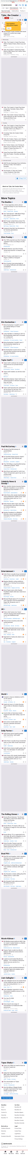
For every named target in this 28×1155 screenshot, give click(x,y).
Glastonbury (6, 996)
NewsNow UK (18, 1107)
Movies (11, 596)
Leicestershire (7, 625)
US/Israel (10, 719)
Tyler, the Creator (5, 11)
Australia (9, 634)
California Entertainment (16, 862)
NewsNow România (19, 1115)
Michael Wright (7, 605)
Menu (17, 1153)
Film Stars (15, 519)
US (14, 702)
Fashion (13, 974)
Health (17, 579)
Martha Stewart (16, 947)
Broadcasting (7, 369)
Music (5, 211)
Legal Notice (18, 1133)
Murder (12, 625)
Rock (17, 218)
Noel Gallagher (7, 1001)
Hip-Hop (5, 1085)
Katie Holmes (13, 510)
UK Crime (17, 625)
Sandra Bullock (14, 492)
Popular (12, 18)
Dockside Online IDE (6, 1136)
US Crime (13, 1079)
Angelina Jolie (7, 862)
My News (11, 1153)
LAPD (5, 1079)
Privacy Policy (18, 1128)
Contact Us (4, 1112)
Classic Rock (10, 211)
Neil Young (6, 226)
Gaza (5, 634)
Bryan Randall (7, 492)
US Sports (12, 385)
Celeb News (6, 269)
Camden (12, 841)
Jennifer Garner (7, 974)
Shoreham (8, 641)
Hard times (6, 579)
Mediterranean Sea (8, 947)
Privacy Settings (19, 1139)
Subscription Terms (19, 1136)
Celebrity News (15, 11)
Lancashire (12, 461)
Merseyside (6, 461)
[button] (26, 18)
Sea (4, 641)
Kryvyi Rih (6, 710)
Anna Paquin (6, 596)
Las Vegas (6, 1093)
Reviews (16, 211)
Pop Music (17, 369)
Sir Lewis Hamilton (14, 340)
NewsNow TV (4, 1117)
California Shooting (13, 1093)
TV (16, 394)
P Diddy (8, 1079)
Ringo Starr (6, 218)
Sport (7, 8)
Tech (20, 8)
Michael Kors (6, 510)
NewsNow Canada (19, 1120)
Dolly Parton (6, 501)
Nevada (11, 501)
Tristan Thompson (14, 331)
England (17, 461)
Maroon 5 (6, 376)
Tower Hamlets (7, 233)
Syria (15, 719)
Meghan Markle (7, 587)
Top (3, 18)
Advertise (3, 1131)
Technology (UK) (7, 261)
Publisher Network (5, 1128)
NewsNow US (18, 1109)
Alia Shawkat (6, 879)
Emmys (12, 369)
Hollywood (13, 871)
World (5, 1070)
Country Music (7, 753)
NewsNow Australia (19, 1123)
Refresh (23, 1153)
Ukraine (14, 710)
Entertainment (14, 8)
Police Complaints (8, 618)
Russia (10, 710)
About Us (3, 1109)
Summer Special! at (13, 1)
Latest (6, 18)
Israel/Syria (6, 726)
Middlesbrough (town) (17, 618)
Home (2, 1107)
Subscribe (3, 1115)
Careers (3, 1133)
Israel (13, 634)
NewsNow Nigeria (19, 1112)
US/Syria (6, 719)
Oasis (5, 987)
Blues (5, 849)
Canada (5, 702)
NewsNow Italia (18, 1117)
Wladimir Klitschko (8, 519)
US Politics (10, 702)
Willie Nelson (6, 477)
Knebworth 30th (7, 1010)
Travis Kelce (6, 385)
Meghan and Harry (16, 587)
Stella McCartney (7, 454)
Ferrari (20, 340)
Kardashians (6, 331)
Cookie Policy (18, 1131)
